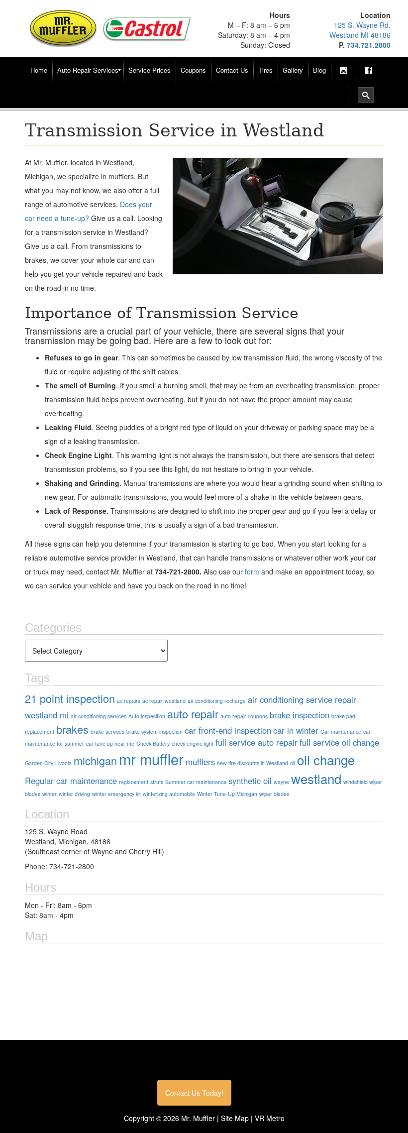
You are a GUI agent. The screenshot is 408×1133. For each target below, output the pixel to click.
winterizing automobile (169, 793)
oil (292, 763)
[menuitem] (38, 70)
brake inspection (299, 715)
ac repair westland (164, 700)
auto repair (192, 713)
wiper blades (274, 793)
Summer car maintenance (195, 782)
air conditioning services (98, 716)
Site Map (235, 1118)
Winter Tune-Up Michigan (227, 793)
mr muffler (151, 758)
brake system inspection (154, 731)
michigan (95, 760)
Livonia (63, 763)
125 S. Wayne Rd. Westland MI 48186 (360, 30)
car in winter (295, 730)
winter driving (74, 793)
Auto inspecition (146, 716)
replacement (133, 782)
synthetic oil (250, 781)
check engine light (192, 743)
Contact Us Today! (194, 1093)
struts (156, 782)
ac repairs (128, 700)
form (252, 571)
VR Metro (270, 1118)
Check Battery (153, 743)
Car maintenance (340, 731)
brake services (107, 731)
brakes (72, 729)
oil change (326, 759)
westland (316, 778)
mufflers (200, 762)
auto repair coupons (244, 716)
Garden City (39, 763)
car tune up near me (110, 743)
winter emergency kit (116, 793)
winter (49, 793)
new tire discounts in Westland (252, 763)
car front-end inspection (228, 730)
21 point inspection (70, 698)
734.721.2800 (369, 45)
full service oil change (339, 742)
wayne (281, 782)
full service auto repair (256, 742)
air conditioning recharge (217, 700)
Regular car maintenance (71, 781)
